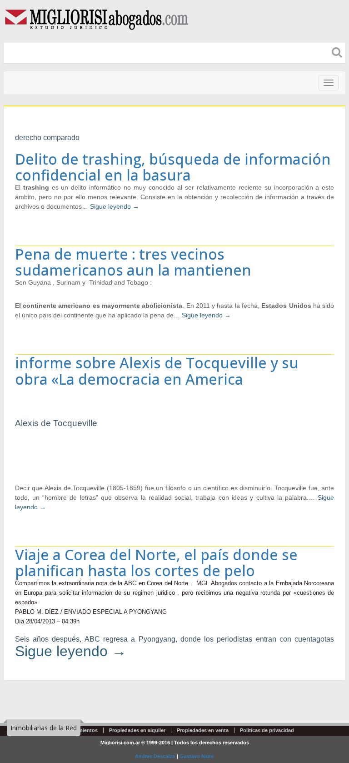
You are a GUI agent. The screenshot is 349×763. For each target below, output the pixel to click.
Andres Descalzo (155, 756)
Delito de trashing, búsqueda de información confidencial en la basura (173, 167)
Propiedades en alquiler (137, 730)
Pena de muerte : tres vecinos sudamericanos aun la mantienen (133, 262)
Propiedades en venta (203, 730)
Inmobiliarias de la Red (43, 727)
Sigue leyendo (114, 206)
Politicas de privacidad (267, 730)
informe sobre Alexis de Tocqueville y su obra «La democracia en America (157, 370)
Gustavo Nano (196, 756)
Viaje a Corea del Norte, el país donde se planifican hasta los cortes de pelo (156, 562)
